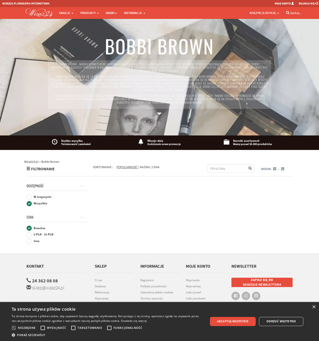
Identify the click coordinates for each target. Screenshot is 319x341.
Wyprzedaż (102, 298)
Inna (36, 241)
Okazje (65, 13)
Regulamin (147, 280)
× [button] (313, 307)
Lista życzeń (193, 292)
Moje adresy (193, 286)
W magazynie (42, 197)
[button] (107, 335)
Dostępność (35, 186)
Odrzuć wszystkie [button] (281, 321)
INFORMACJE (133, 13)
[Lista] (282, 169)
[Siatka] (275, 169)
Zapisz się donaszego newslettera (262, 282)
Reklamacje (102, 292)
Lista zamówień (196, 298)
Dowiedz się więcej (134, 321)
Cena (30, 217)
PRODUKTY (88, 13)
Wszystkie (40, 203)
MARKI (110, 13)
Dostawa (100, 286)
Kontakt (35, 266)
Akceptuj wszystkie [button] (232, 321)
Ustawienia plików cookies (156, 292)
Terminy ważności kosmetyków (151, 300)
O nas (98, 280)
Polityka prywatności (153, 286)
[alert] (159, 321)
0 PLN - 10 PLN (43, 234)
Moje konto (193, 280)
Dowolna (39, 228)
